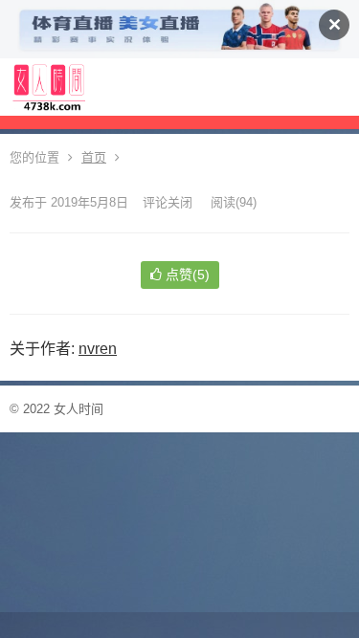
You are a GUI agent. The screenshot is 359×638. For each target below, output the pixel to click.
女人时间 (78, 409)
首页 (93, 157)
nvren (98, 349)
